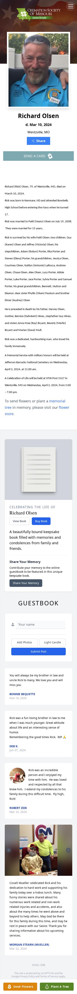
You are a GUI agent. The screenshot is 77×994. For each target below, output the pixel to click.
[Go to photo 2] (39, 873)
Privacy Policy (27, 976)
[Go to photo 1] (37, 873)
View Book (19, 521)
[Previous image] (8, 850)
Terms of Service (49, 976)
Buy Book (41, 521)
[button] (39, 850)
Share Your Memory (26, 583)
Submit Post (38, 651)
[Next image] (68, 850)
